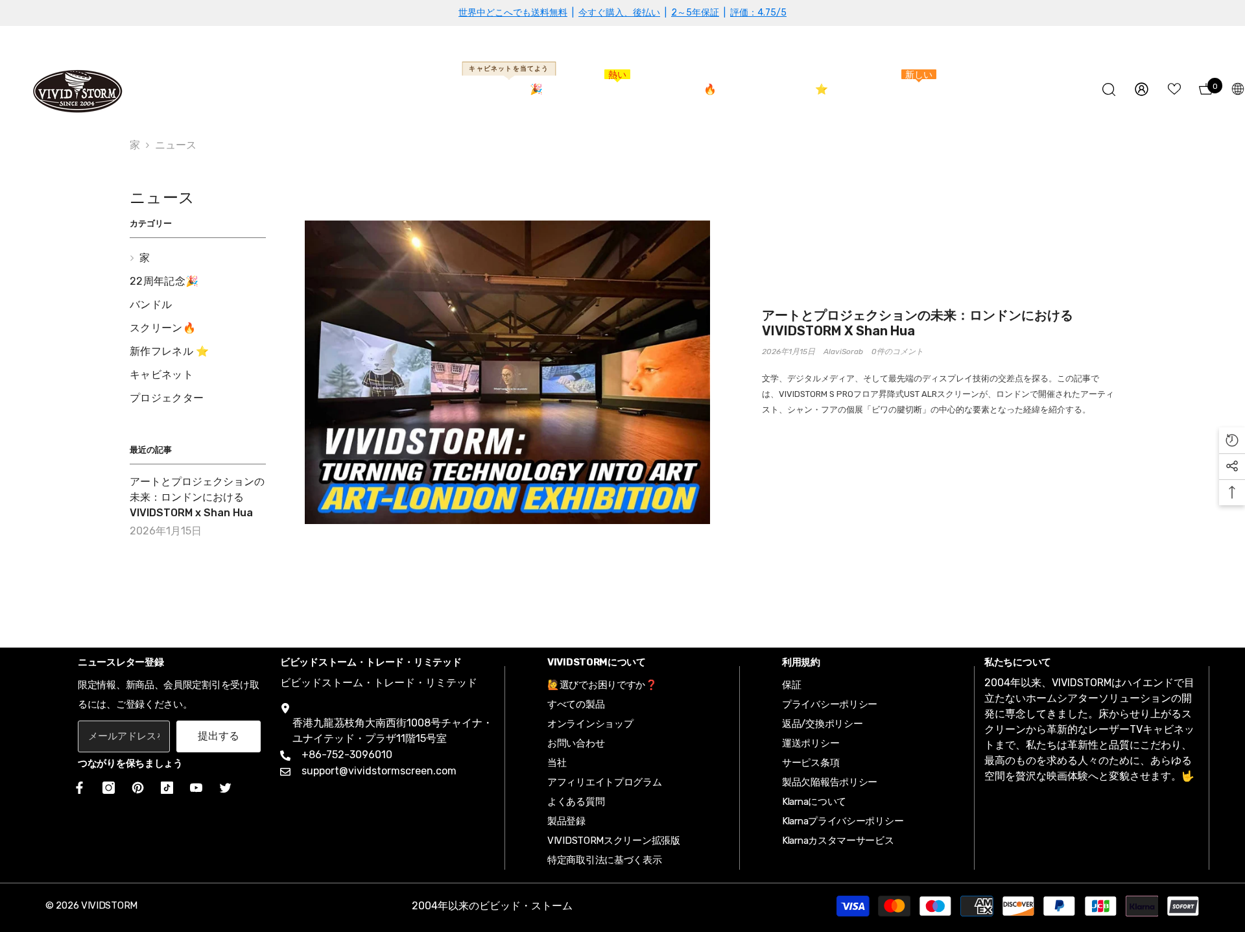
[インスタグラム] (108, 788)
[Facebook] (77, 788)
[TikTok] (167, 788)
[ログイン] (1141, 89)
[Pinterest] (138, 788)
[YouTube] (196, 788)
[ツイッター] (225, 788)
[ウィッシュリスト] (1174, 88)
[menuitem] (198, 258)
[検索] (1108, 89)
